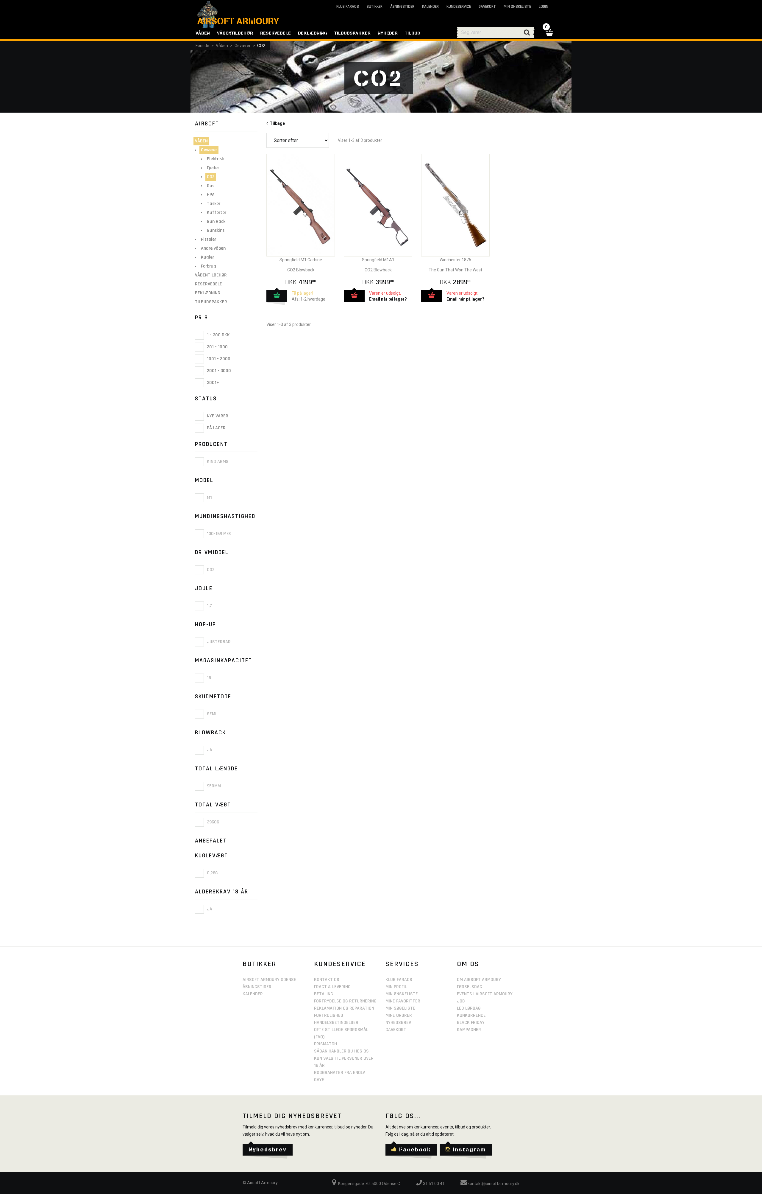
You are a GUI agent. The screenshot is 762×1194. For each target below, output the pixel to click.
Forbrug (208, 266)
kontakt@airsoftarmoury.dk (493, 1183)
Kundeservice (458, 6)
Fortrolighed (328, 1015)
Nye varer (217, 416)
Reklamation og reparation (344, 1008)
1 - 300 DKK (218, 335)
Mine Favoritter (402, 1001)
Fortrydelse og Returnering (345, 1001)
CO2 (261, 45)
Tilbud (412, 33)
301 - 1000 (217, 347)
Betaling (323, 994)
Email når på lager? (388, 299)
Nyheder (388, 33)
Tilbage (276, 123)
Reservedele (208, 284)
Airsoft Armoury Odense (269, 980)
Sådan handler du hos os (341, 1051)
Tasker (213, 203)
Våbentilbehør (211, 275)
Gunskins (215, 230)
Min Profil (396, 987)
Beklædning (207, 293)
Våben (222, 45)
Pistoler (208, 239)
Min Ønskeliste (401, 994)
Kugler (207, 257)
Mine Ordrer (398, 1015)
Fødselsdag (469, 987)
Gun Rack (216, 221)
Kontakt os (326, 980)
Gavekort (487, 6)
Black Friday (471, 1022)
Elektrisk (215, 159)
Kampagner (469, 1030)
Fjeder (213, 168)
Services (402, 964)
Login (543, 6)
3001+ (212, 383)
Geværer (243, 45)
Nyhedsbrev (398, 1022)
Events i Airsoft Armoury (485, 994)
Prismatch (325, 1044)
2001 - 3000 (218, 371)
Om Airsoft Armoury (479, 980)
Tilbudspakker (211, 302)
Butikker (374, 6)
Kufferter (216, 212)
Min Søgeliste (400, 1008)
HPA (211, 195)
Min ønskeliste (517, 6)
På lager (216, 428)
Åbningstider (402, 6)
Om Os (468, 964)
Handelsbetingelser (336, 1022)
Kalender (430, 6)
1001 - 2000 (218, 359)
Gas (210, 186)
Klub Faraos (347, 6)
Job (461, 1001)
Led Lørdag (469, 1008)
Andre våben (213, 248)
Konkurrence (471, 1015)
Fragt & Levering (332, 987)
